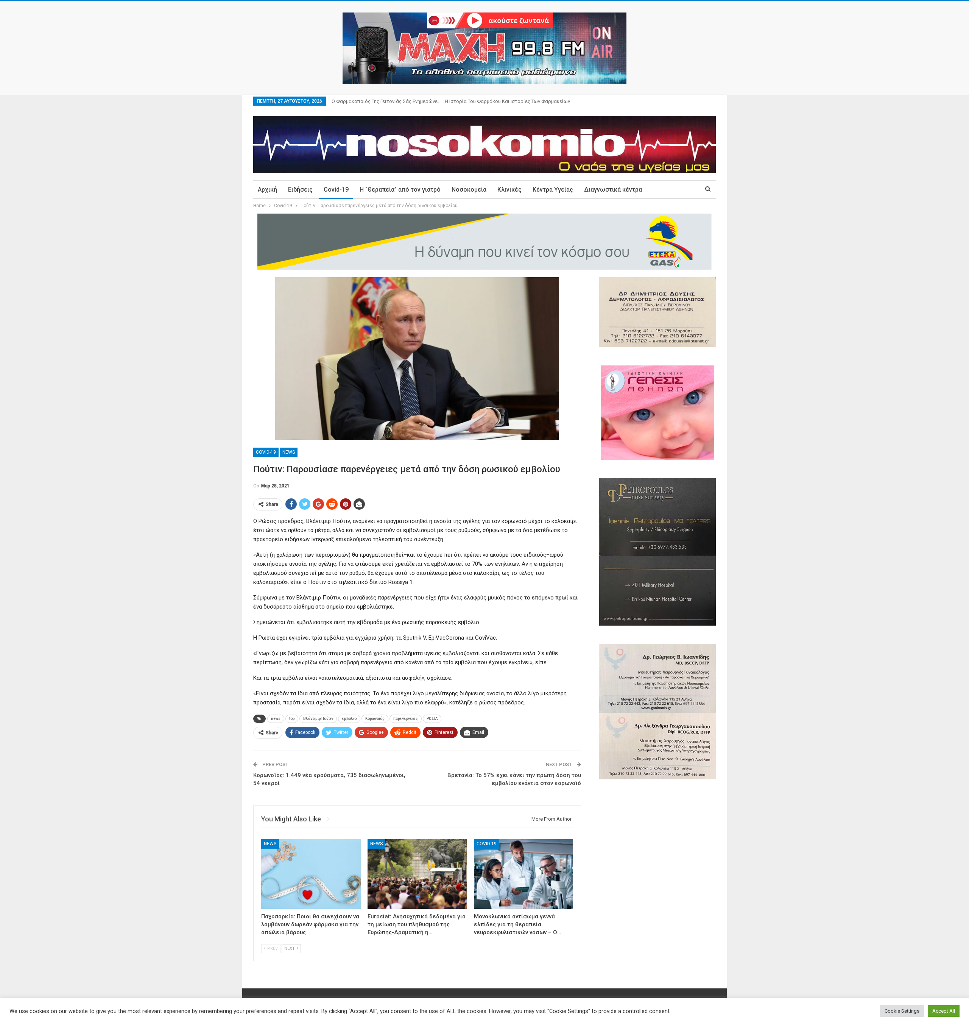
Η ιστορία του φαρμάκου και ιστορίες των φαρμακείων (507, 101)
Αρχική (267, 189)
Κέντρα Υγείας (553, 189)
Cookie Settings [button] (902, 1011)
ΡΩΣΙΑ (432, 718)
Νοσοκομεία (469, 189)
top (291, 718)
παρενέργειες (405, 718)
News (288, 452)
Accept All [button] (943, 1011)
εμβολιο (349, 718)
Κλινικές (509, 189)
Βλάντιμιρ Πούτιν (318, 718)
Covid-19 (336, 189)
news (275, 718)
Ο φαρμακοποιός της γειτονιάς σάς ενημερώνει (385, 101)
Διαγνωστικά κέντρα (613, 189)
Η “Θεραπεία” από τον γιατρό (400, 189)
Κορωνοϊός (375, 718)
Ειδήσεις (300, 189)
